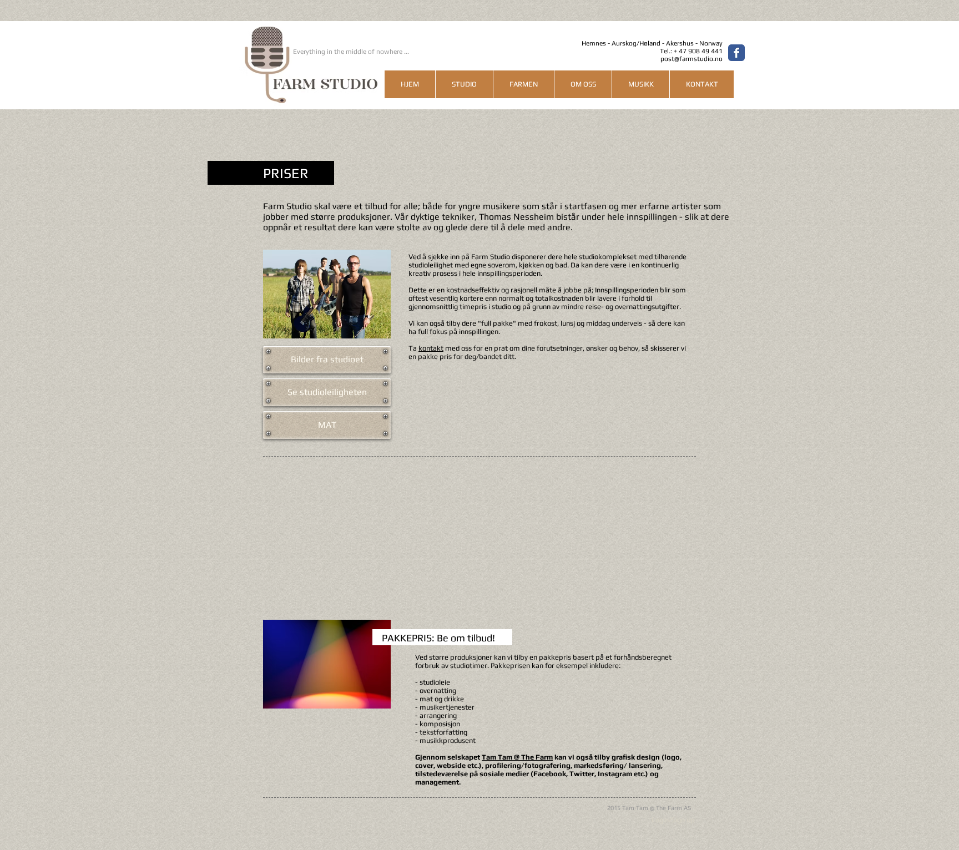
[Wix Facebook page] (736, 52)
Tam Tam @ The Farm (517, 757)
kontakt (430, 348)
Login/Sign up (673, 820)
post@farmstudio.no (691, 59)
